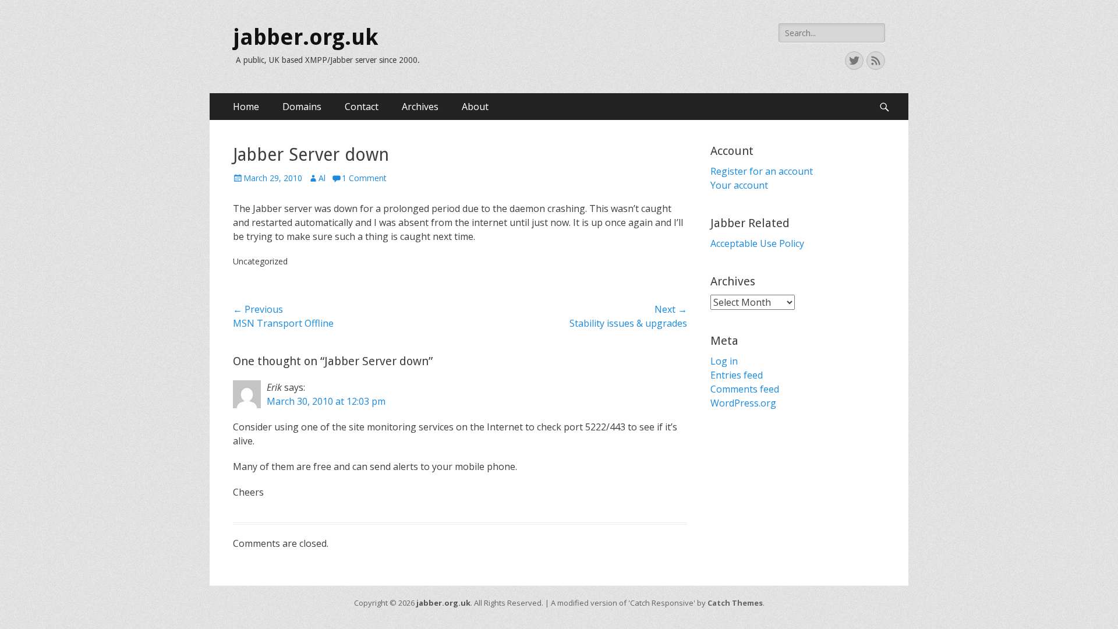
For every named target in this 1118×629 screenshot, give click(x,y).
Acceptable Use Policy (757, 243)
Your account (739, 185)
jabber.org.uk (305, 37)
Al (322, 177)
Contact (361, 106)
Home (246, 106)
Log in (724, 361)
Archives (420, 106)
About (475, 106)
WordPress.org (743, 403)
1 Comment (364, 177)
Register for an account (761, 171)
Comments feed (744, 389)
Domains (301, 106)
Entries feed (736, 375)
